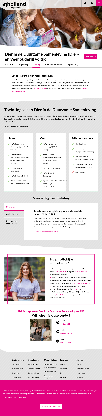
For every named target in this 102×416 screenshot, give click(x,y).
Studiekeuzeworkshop (81, 272)
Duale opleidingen (33, 373)
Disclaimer (79, 377)
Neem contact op (40, 88)
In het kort (9, 65)
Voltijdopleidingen (33, 364)
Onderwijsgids (80, 373)
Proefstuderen (61, 295)
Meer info (22, 397)
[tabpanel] (61, 221)
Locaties (64, 360)
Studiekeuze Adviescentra (81, 283)
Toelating (36, 65)
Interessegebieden (17, 368)
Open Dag (76, 289)
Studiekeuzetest (60, 272)
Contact (78, 364)
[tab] (14, 206)
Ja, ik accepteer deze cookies (51, 406)
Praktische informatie (53, 65)
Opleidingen (33, 360)
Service (79, 360)
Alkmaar (63, 364)
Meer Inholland (50, 360)
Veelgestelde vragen (82, 368)
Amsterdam (64, 368)
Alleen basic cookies (10, 397)
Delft (61, 373)
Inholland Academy (50, 371)
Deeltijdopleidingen (34, 368)
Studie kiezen (18, 360)
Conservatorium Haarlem (49, 377)
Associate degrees (33, 377)
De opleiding (23, 65)
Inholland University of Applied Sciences (50, 365)
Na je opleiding (72, 65)
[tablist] (14, 221)
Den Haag (63, 377)
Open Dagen (15, 373)
